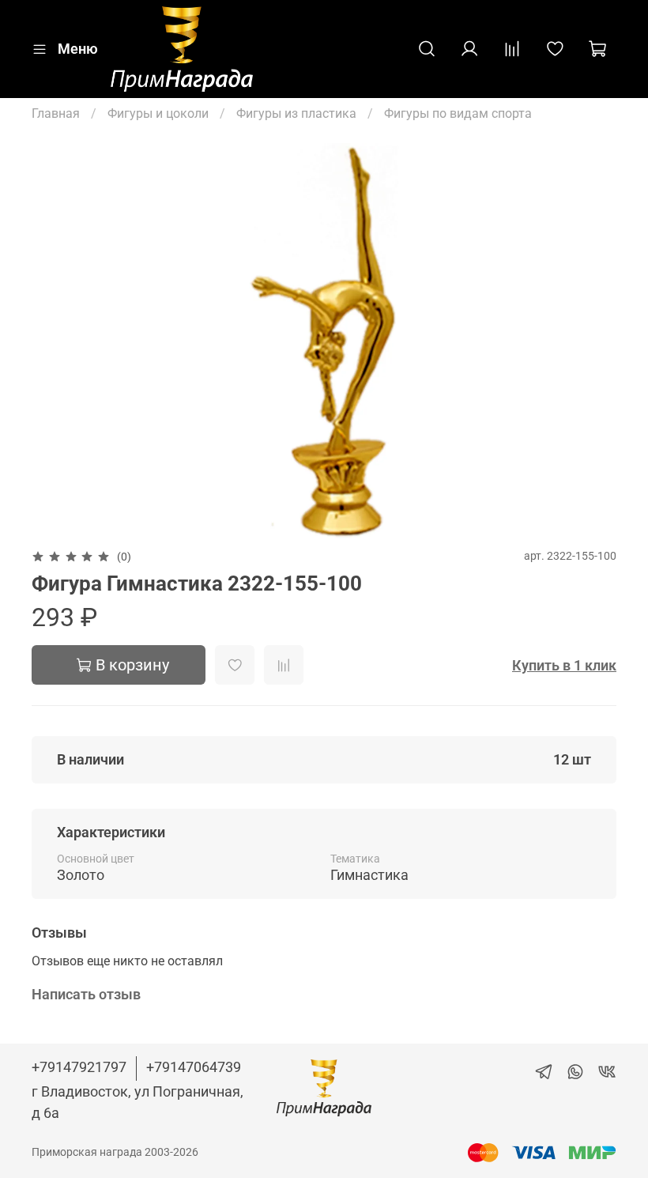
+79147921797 (79, 1067)
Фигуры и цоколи (158, 113)
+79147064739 (193, 1067)
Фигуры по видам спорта (458, 113)
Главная (56, 113)
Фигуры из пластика (296, 113)
